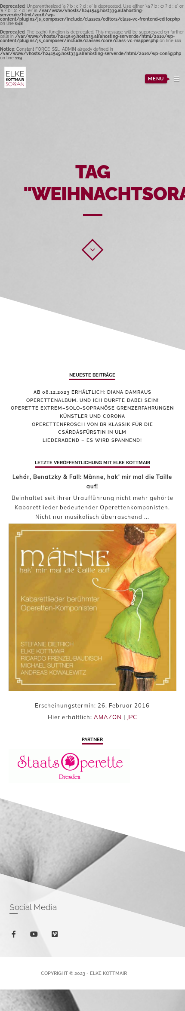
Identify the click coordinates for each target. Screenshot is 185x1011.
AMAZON (108, 717)
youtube (39, 936)
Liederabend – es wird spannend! (92, 440)
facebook (19, 935)
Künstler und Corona (92, 416)
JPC (132, 717)
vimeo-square (59, 937)
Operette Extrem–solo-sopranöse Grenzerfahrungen (92, 408)
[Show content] (92, 250)
